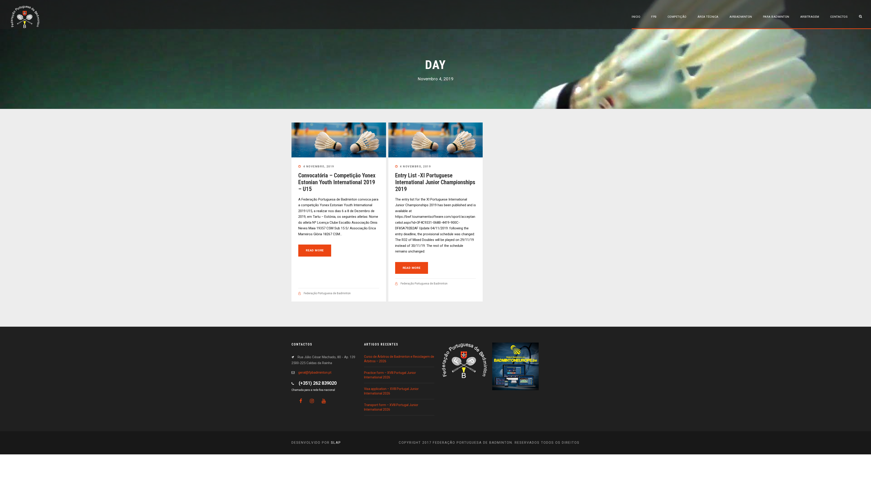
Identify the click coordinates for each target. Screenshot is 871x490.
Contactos (839, 16)
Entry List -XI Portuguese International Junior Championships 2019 (435, 182)
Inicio (636, 16)
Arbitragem (809, 16)
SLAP (336, 443)
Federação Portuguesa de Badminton (327, 293)
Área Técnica (708, 16)
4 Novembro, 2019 (318, 166)
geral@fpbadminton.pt (314, 372)
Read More (315, 250)
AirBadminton (740, 16)
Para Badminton (776, 16)
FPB (654, 16)
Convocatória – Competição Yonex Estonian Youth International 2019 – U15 (336, 182)
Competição (677, 16)
